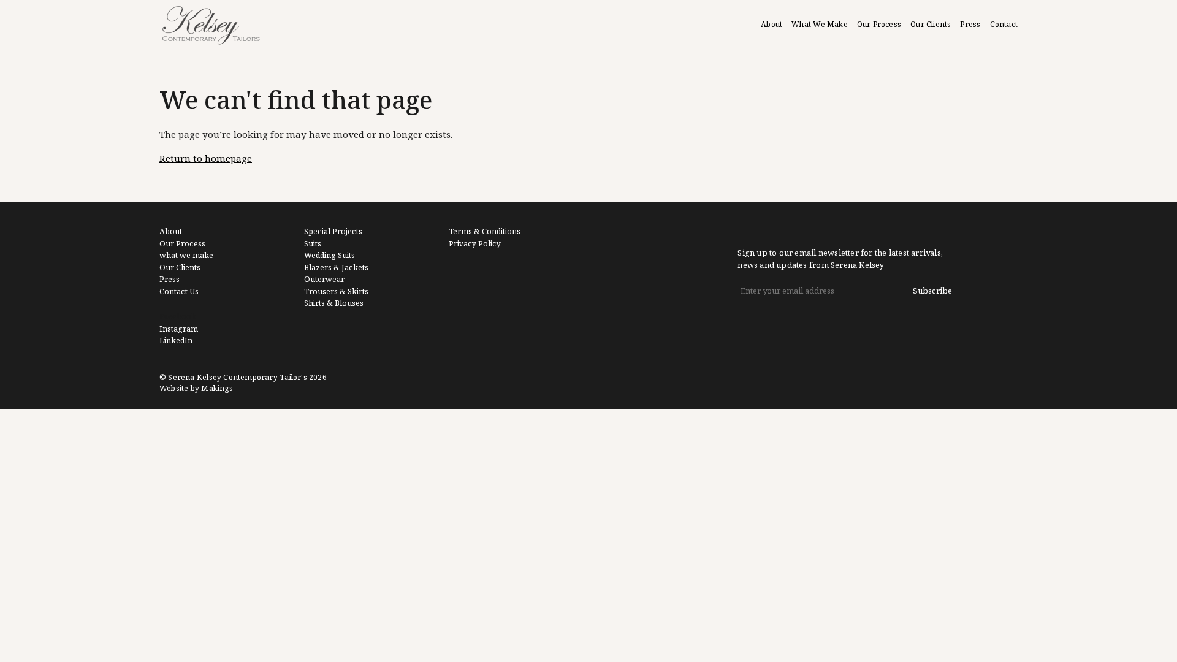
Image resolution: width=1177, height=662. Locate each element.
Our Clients (930, 24)
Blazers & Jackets (336, 267)
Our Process (879, 24)
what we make (186, 255)
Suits (312, 243)
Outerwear (324, 279)
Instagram (178, 329)
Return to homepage (205, 159)
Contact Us (179, 291)
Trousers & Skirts (336, 291)
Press (970, 24)
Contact (1004, 24)
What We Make (819, 24)
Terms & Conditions (484, 231)
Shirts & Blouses (334, 303)
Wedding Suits (329, 255)
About (771, 24)
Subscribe (932, 291)
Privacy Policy (475, 243)
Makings (216, 388)
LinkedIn (175, 340)
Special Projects (333, 231)
